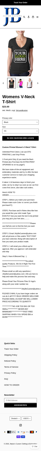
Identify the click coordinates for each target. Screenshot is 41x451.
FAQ (6, 379)
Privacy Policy (10, 373)
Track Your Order (11, 349)
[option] (11, 83)
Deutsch (14, 418)
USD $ (25, 418)
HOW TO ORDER (11, 385)
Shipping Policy (10, 355)
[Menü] (37, 16)
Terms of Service (11, 367)
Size (4, 127)
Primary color (7, 118)
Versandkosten (22, 110)
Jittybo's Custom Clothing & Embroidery (23, 444)
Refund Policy (10, 361)
